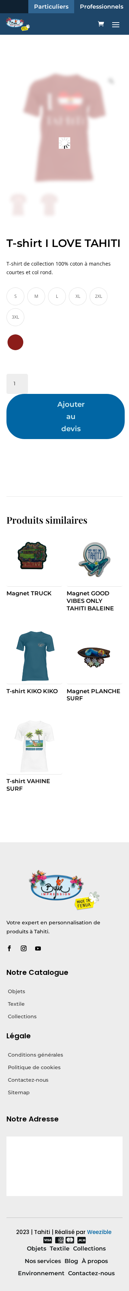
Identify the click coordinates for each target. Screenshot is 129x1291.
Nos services (43, 1261)
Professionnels (101, 6)
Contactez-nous (28, 1080)
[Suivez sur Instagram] (23, 948)
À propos (95, 1261)
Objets (16, 991)
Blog (71, 1261)
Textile (16, 1004)
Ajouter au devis (71, 416)
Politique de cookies (34, 1067)
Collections (22, 1016)
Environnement (41, 1273)
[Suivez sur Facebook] (9, 948)
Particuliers (51, 6)
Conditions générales (35, 1055)
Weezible (99, 1232)
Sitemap (19, 1092)
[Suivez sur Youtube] (38, 948)
